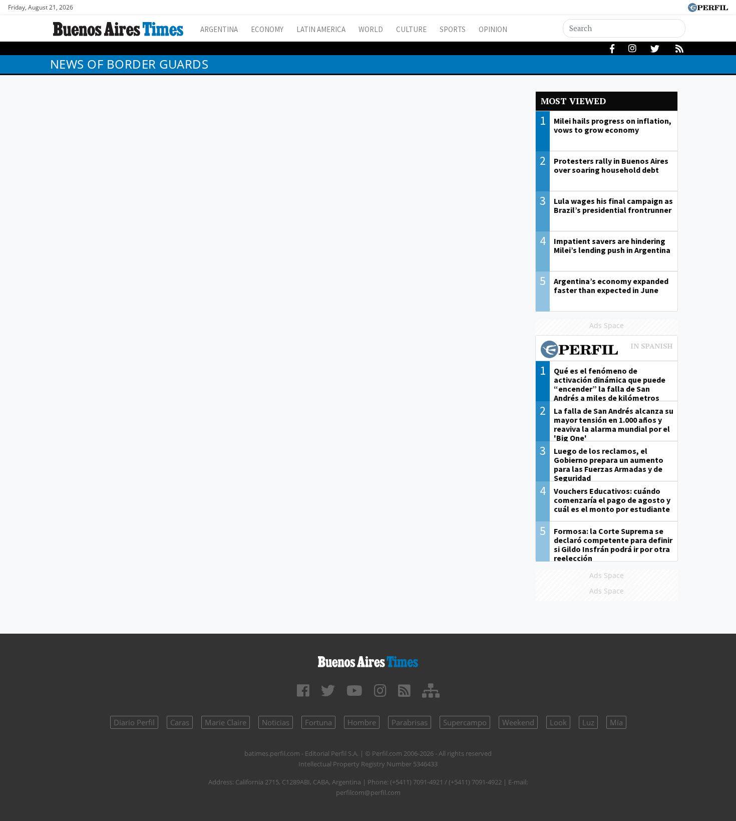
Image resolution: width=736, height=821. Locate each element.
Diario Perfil (134, 722)
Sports (453, 29)
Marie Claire (225, 722)
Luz (588, 722)
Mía (616, 722)
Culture (411, 29)
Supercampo (465, 722)
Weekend (518, 722)
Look (558, 722)
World (370, 29)
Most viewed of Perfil (607, 350)
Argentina (219, 29)
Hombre (361, 722)
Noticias (275, 722)
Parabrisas (410, 722)
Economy (267, 29)
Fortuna (318, 722)
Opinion (493, 29)
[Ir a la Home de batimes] (368, 660)
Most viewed (573, 101)
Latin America (320, 29)
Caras (179, 722)
